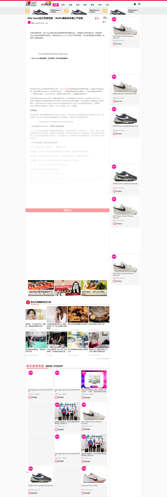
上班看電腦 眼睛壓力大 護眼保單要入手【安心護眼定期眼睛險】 (57, 326)
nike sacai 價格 (65, 89)
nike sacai (48, 195)
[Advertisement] (67, 45)
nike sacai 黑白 (86, 197)
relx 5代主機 (43, 202)
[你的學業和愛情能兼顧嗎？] (41, 288)
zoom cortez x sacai (73, 197)
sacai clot (35, 197)
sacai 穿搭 (34, 147)
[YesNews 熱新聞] (31, 6)
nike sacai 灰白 (35, 131)
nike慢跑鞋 (68, 200)
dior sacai (62, 197)
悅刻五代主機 (54, 202)
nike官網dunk (49, 200)
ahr (47, 23)
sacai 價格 (77, 195)
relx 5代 (87, 200)
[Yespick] (46, 5)
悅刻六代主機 (73, 202)
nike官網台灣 (59, 200)
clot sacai (43, 197)
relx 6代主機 (63, 202)
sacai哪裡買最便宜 (37, 195)
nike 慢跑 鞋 (39, 200)
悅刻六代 (35, 202)
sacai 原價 (37, 174)
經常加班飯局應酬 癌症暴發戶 (78, 324)
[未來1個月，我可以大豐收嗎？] (94, 288)
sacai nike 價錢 (86, 195)
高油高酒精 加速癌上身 (97, 324)
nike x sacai (56, 195)
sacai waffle (46, 151)
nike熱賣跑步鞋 (78, 200)
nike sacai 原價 (66, 35)
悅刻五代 (94, 200)
